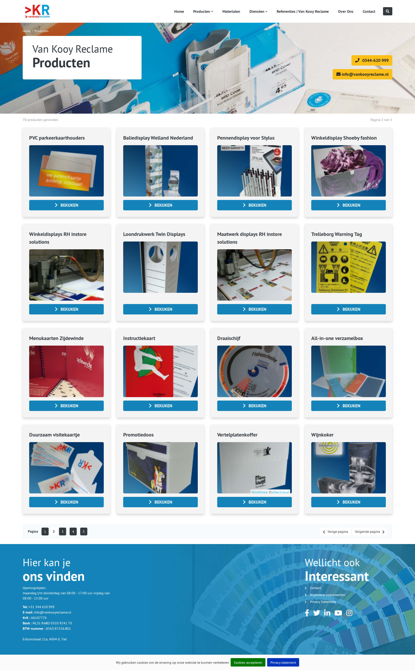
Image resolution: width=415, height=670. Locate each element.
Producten (201, 11)
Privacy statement (283, 662)
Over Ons (345, 11)
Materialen (231, 11)
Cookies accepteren (248, 662)
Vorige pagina (337, 531)
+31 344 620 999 (41, 607)
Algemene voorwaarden (327, 595)
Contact (369, 11)
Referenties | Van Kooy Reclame (303, 11)
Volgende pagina (368, 531)
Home (179, 11)
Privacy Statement (323, 601)
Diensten (256, 11)
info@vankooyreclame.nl (52, 612)
